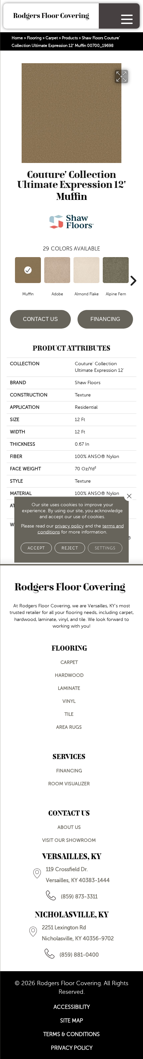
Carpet (52, 38)
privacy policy (69, 526)
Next (133, 270)
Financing (105, 319)
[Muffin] (28, 270)
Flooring (34, 38)
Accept (36, 548)
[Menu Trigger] (127, 19)
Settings (105, 548)
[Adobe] (57, 270)
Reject (70, 548)
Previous (10, 270)
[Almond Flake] (86, 270)
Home (17, 38)
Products (70, 38)
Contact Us (40, 319)
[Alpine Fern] (115, 270)
